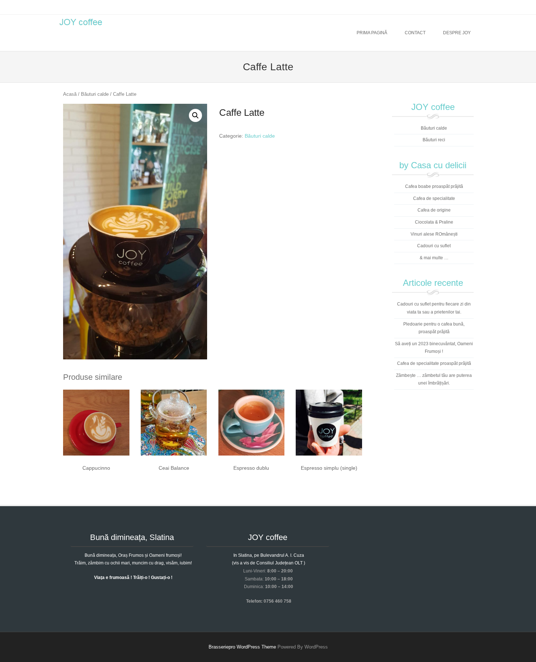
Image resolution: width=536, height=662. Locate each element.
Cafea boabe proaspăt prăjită (434, 186)
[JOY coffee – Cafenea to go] (80, 27)
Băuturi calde (95, 94)
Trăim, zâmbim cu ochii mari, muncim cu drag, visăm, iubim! (133, 563)
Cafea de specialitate (434, 198)
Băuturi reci (434, 139)
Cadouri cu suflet (434, 245)
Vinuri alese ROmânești (434, 234)
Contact (415, 32)
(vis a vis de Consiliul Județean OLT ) (268, 563)
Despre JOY (457, 32)
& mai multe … (434, 257)
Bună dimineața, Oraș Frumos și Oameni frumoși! (133, 555)
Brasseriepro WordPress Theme (242, 647)
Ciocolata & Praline (434, 222)
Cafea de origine (434, 210)
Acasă (70, 94)
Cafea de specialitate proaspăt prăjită (434, 363)
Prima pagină (372, 32)
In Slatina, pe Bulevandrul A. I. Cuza (268, 555)
